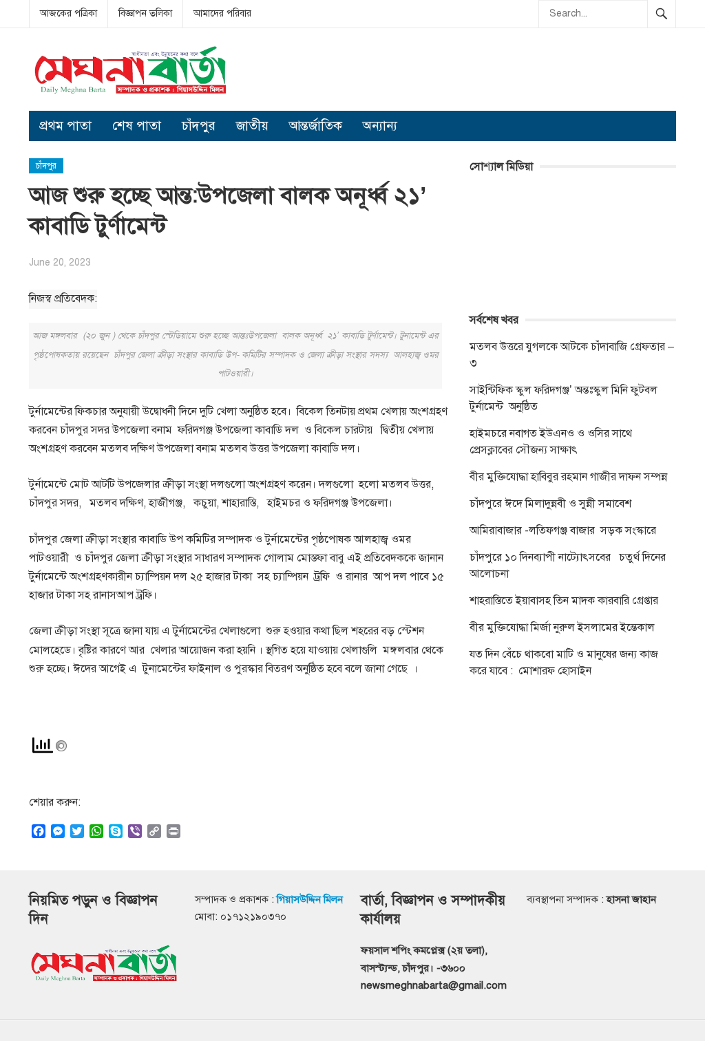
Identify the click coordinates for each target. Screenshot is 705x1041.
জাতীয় (252, 125)
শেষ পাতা (136, 125)
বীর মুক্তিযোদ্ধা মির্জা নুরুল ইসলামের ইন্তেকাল (563, 627)
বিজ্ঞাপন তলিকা (145, 13)
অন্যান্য (380, 125)
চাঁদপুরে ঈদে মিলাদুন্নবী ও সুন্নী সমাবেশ (550, 504)
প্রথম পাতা (65, 125)
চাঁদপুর (198, 125)
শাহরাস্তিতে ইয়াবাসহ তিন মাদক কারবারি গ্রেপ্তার (564, 601)
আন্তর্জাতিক (315, 125)
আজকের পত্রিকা (68, 13)
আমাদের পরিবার (222, 13)
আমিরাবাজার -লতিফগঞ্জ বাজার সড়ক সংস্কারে (563, 530)
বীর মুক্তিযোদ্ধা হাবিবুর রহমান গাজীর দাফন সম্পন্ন (568, 477)
